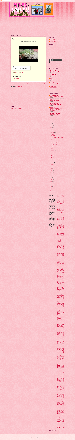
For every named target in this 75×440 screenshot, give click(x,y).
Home (28, 84)
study (63, 406)
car (57, 236)
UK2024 (63, 417)
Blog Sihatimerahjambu (54, 103)
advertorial (59, 210)
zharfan (58, 427)
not (57, 349)
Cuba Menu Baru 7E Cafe (54, 114)
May (52, 157)
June (52, 155)
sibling (58, 401)
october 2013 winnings (60, 358)
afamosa (58, 211)
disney (60, 257)
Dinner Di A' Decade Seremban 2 (55, 71)
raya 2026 (62, 383)
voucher (58, 422)
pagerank (58, 364)
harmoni (63, 286)
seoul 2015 (62, 392)
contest (59, 241)
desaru (63, 256)
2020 (51, 166)
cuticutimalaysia (60, 247)
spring (58, 405)
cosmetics (58, 244)
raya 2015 (59, 379)
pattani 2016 (59, 368)
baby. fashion (62, 227)
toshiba (58, 414)
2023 (51, 127)
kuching (58, 313)
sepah (62, 393)
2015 (51, 175)
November (53, 134)
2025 (51, 123)
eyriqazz (58, 264)
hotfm (58, 290)
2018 (51, 170)
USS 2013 (61, 419)
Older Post (43, 84)
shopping (62, 400)
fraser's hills (59, 277)
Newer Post (13, 84)
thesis (58, 412)
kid (61, 312)
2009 (51, 186)
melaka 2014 (59, 340)
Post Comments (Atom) (19, 86)
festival (58, 272)
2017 (51, 172)
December (52, 132)
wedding (63, 423)
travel (63, 414)
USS (58, 419)
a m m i (51, 99)
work (63, 426)
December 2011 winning (60, 251)
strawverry (60, 406)
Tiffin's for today (52, 75)
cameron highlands (60, 235)
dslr (58, 260)
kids (63, 312)
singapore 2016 (60, 402)
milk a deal (60, 341)
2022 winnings (59, 204)
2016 (51, 174)
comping (59, 240)
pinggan (63, 372)
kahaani (63, 310)
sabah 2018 (62, 388)
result (63, 387)
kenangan (58, 312)
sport (63, 404)
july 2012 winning (60, 303)
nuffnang (59, 355)
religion (58, 387)
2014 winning (59, 196)
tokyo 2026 (59, 413)
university (62, 418)
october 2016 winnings (60, 361)
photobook (59, 369)
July (51, 153)
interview (63, 294)
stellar (63, 405)
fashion (61, 267)
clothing (59, 239)
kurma (61, 313)
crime (63, 245)
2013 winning (60, 195)
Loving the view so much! (55, 146)
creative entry (59, 245)
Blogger (42, 437)
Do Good (51, 79)
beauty (60, 229)
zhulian (62, 427)
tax (60, 411)
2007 (51, 190)
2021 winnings (62, 203)
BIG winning (60, 231)
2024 (51, 125)
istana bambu (59, 295)
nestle (63, 347)
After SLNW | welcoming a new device (57, 137)
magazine (62, 325)
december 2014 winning (60, 253)
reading (61, 385)
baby (58, 227)
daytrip (58, 248)
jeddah (63, 299)
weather (60, 423)
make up (59, 326)
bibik (62, 229)
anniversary (59, 215)
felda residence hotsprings (60, 271)
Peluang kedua (53, 135)
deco (58, 256)
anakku (58, 213)
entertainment (59, 262)
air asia (61, 211)
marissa (62, 331)
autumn (63, 226)
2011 (51, 183)
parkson (61, 367)
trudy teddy (63, 415)
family (58, 265)
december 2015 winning (60, 254)
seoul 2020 (59, 393)
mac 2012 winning (60, 324)
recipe (63, 385)
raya (60, 377)
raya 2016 (62, 379)
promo (63, 374)
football (58, 275)
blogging (59, 233)
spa (61, 404)
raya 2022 (62, 382)
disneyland (61, 258)
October (52, 148)
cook (61, 242)
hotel (63, 289)
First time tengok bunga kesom (56, 142)
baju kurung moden (61, 228)
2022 (51, 129)
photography (59, 371)
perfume (63, 368)
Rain (51, 139)
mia (63, 340)
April (52, 159)
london (58, 320)
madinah (58, 325)
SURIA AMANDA (53, 70)
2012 (51, 181)
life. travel (59, 317)
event (61, 263)
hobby (58, 288)
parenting (62, 366)
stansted (61, 405)
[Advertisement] (37, 25)
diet (58, 257)
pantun (63, 365)
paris (58, 367)
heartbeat (62, 287)
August (52, 151)
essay (58, 263)
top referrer (62, 413)
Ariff (63, 220)
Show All (63, 116)
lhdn (61, 316)
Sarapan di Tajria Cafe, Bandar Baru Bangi (56, 96)
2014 (51, 177)
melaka (63, 339)
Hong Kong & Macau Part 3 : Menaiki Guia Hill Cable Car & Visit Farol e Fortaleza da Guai (56, 109)
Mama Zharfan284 (53, 41)
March (52, 161)
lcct (62, 314)
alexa (63, 211)
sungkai (60, 407)
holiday (63, 288)
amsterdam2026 (60, 212)
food (63, 274)
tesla (62, 411)
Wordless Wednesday (53, 87)
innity (61, 294)
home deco (59, 289)
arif (61, 220)
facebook (63, 264)
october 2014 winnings (60, 359)
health (58, 287)
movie (63, 344)
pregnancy (58, 373)
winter (58, 426)
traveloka (58, 415)
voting (63, 421)
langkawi (58, 314)
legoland (58, 316)
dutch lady (62, 260)
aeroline (63, 210)
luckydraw (59, 322)
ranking (58, 377)
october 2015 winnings (60, 360)
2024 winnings (62, 205)
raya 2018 (62, 380)
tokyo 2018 (62, 412)
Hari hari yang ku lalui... (54, 95)
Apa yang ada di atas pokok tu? (55, 83)
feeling (63, 270)
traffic (61, 414)
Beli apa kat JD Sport (54, 144)
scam (58, 390)
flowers (58, 274)
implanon (63, 293)
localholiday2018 (59, 319)
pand (61, 364)
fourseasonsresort (60, 276)
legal (63, 314)
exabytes (63, 263)
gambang (63, 279)
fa (60, 264)
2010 (51, 184)
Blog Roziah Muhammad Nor (55, 113)
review (58, 388)
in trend (58, 294)
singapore (63, 401)
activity (63, 209)
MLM (58, 343)
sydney (58, 410)
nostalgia (62, 348)
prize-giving (59, 374)
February (52, 162)
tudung (58, 417)
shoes (63, 398)
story (58, 406)
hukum (63, 290)
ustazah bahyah (61, 420)
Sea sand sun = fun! (54, 140)
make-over (62, 326)
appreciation (59, 216)
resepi (62, 387)
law (61, 314)
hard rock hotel (59, 286)
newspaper (59, 348)
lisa (61, 318)
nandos (61, 347)
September (53, 150)
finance (63, 272)
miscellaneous (60, 342)
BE (57, 229)
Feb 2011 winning (60, 267)
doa (63, 258)
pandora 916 (59, 365)
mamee (58, 327)
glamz (63, 283)
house (60, 290)
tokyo (60, 412)
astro (60, 221)
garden (58, 281)
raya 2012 (63, 377)
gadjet (58, 280)
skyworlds (58, 403)
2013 (51, 179)
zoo (63, 427)
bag (58, 228)
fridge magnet (59, 278)
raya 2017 (59, 380)
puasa (58, 375)
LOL (63, 319)
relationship (59, 386)
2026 (51, 121)
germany (63, 282)
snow (60, 404)
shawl (61, 398)
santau (63, 389)
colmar (63, 239)
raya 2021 (59, 382)
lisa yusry (63, 318)
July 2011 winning (60, 302)
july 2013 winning (60, 304)
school (61, 390)
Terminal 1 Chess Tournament (54, 100)
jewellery (59, 301)
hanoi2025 (62, 284)
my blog (61, 345)
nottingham (61, 349)
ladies (63, 313)
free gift (63, 277)
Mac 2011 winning (60, 322)
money (63, 343)
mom (61, 343)
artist (58, 221)
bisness (63, 232)
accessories (59, 209)
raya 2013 (59, 378)
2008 (51, 188)
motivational (59, 344)
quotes (63, 375)
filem (60, 272)
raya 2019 (59, 381)
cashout (58, 237)
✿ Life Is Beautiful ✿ (53, 74)
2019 (51, 168)
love (63, 320)
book (62, 233)
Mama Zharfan (52, 39)
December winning (60, 255)
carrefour (60, 236)
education (59, 261)
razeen (58, 385)
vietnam (58, 421)
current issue (60, 246)
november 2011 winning (60, 353)
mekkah (58, 339)
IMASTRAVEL (59, 293)
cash (63, 236)
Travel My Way (52, 107)
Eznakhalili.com (53, 82)
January (52, 164)
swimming (58, 409)
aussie (61, 226)
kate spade (63, 311)
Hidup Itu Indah (53, 86)
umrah (58, 418)
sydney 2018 (62, 410)
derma (61, 256)
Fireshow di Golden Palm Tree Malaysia (56, 104)
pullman (61, 375)
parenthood (59, 366)
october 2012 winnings (60, 357)
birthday (59, 232)
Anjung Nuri (62, 213)
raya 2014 (62, 378)
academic (58, 208)
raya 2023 (59, 383)
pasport (63, 367)
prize (63, 373)
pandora (63, 364)
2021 (51, 130)
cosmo (63, 244)
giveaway (59, 283)
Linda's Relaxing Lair (53, 78)
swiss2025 (62, 409)
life (63, 316)
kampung (58, 311)
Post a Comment (16, 78)
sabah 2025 (59, 389)
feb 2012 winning (60, 269)
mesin (62, 340)
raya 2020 (62, 381)
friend (63, 278)
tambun (58, 411)
